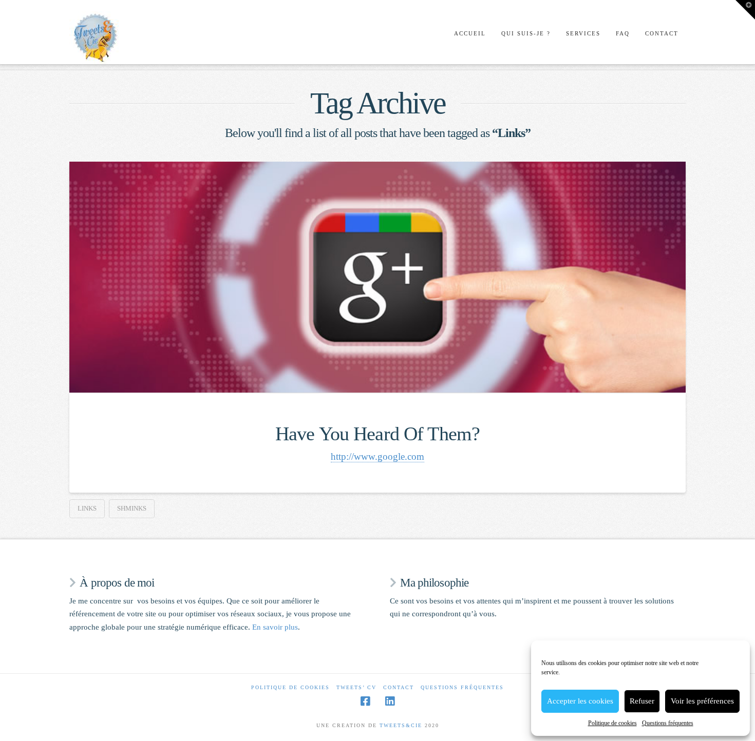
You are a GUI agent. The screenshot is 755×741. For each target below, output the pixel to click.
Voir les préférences (702, 701)
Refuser (642, 701)
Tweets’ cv (356, 687)
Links (87, 508)
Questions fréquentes (667, 723)
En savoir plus (275, 627)
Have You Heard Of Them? (377, 433)
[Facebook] (365, 701)
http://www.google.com (377, 456)
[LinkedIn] (389, 701)
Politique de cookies (612, 723)
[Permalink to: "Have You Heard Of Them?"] (377, 277)
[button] (745, 10)
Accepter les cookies (580, 701)
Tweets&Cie (401, 725)
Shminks (131, 508)
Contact (398, 687)
